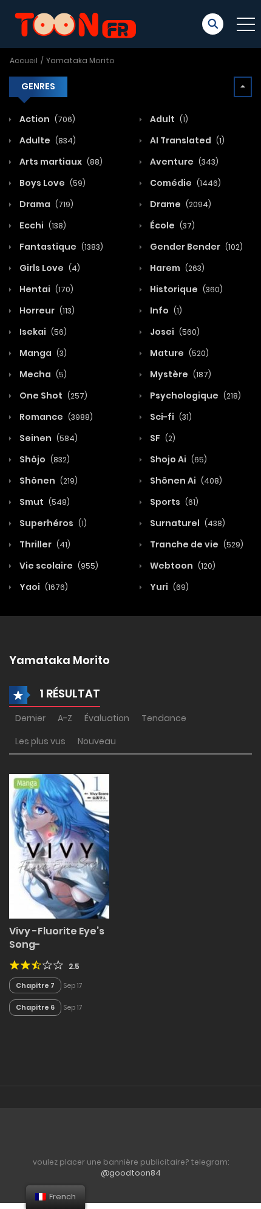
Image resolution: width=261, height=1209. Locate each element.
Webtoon (181, 566)
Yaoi (43, 587)
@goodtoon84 (131, 1173)
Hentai (45, 289)
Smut (44, 502)
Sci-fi (170, 417)
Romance (55, 417)
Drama (45, 204)
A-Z (65, 718)
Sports (173, 502)
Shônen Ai (185, 480)
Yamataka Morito (80, 60)
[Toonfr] (75, 23)
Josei (174, 332)
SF (161, 438)
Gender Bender (195, 247)
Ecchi (42, 225)
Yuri (168, 587)
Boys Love (52, 183)
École (171, 225)
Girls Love (49, 268)
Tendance (163, 718)
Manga (42, 353)
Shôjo (44, 459)
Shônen (48, 480)
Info (165, 310)
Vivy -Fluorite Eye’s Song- (56, 937)
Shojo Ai (177, 459)
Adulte (47, 140)
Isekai (42, 332)
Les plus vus (40, 741)
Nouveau (97, 741)
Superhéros (52, 523)
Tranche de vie (195, 544)
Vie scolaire (58, 566)
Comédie (184, 183)
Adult (168, 119)
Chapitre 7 (35, 985)
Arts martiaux (60, 162)
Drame (179, 204)
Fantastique (60, 247)
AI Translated (186, 140)
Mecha (42, 374)
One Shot (52, 395)
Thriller (44, 544)
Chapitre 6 (35, 1007)
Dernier (30, 718)
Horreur (46, 310)
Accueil (24, 60)
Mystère (179, 374)
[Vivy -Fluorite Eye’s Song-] (59, 846)
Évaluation (106, 718)
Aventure (183, 162)
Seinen (48, 438)
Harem (176, 268)
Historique (185, 289)
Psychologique (194, 395)
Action (46, 119)
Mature (178, 353)
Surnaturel (186, 523)
